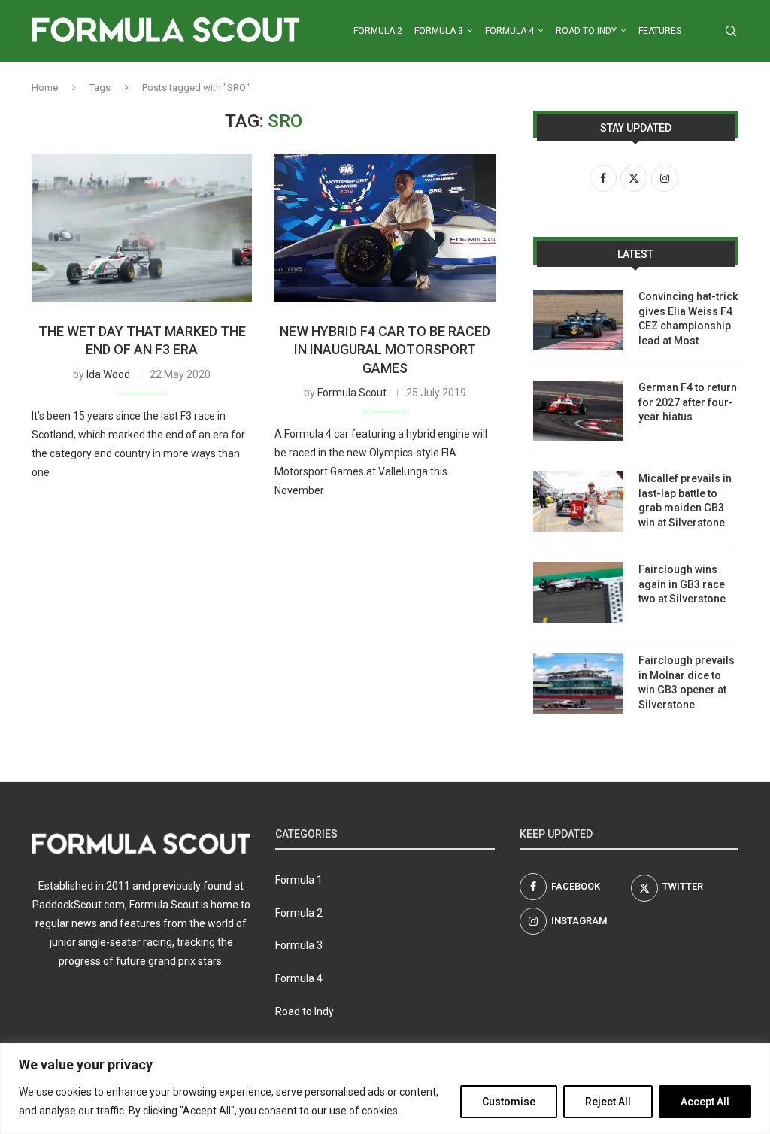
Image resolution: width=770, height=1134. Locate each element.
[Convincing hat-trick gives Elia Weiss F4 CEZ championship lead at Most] (578, 320)
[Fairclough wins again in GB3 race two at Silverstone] (578, 592)
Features (659, 31)
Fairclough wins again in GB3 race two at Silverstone (682, 584)
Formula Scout (352, 393)
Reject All (608, 1102)
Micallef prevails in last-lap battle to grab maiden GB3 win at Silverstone (685, 500)
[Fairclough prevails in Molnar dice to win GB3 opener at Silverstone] (578, 683)
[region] (385, 1088)
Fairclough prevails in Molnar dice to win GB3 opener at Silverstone (686, 682)
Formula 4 (509, 31)
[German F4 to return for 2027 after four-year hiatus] (578, 411)
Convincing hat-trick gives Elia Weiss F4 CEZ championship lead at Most (688, 318)
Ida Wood (108, 374)
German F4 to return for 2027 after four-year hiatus (687, 402)
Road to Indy (586, 31)
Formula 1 (299, 880)
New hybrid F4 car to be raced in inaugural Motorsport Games (385, 349)
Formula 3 (438, 31)
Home (45, 87)
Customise (508, 1102)
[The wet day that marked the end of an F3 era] (142, 228)
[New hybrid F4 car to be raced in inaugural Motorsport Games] (384, 228)
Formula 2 (377, 31)
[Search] (730, 31)
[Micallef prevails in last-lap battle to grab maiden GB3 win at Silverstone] (578, 501)
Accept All (705, 1102)
